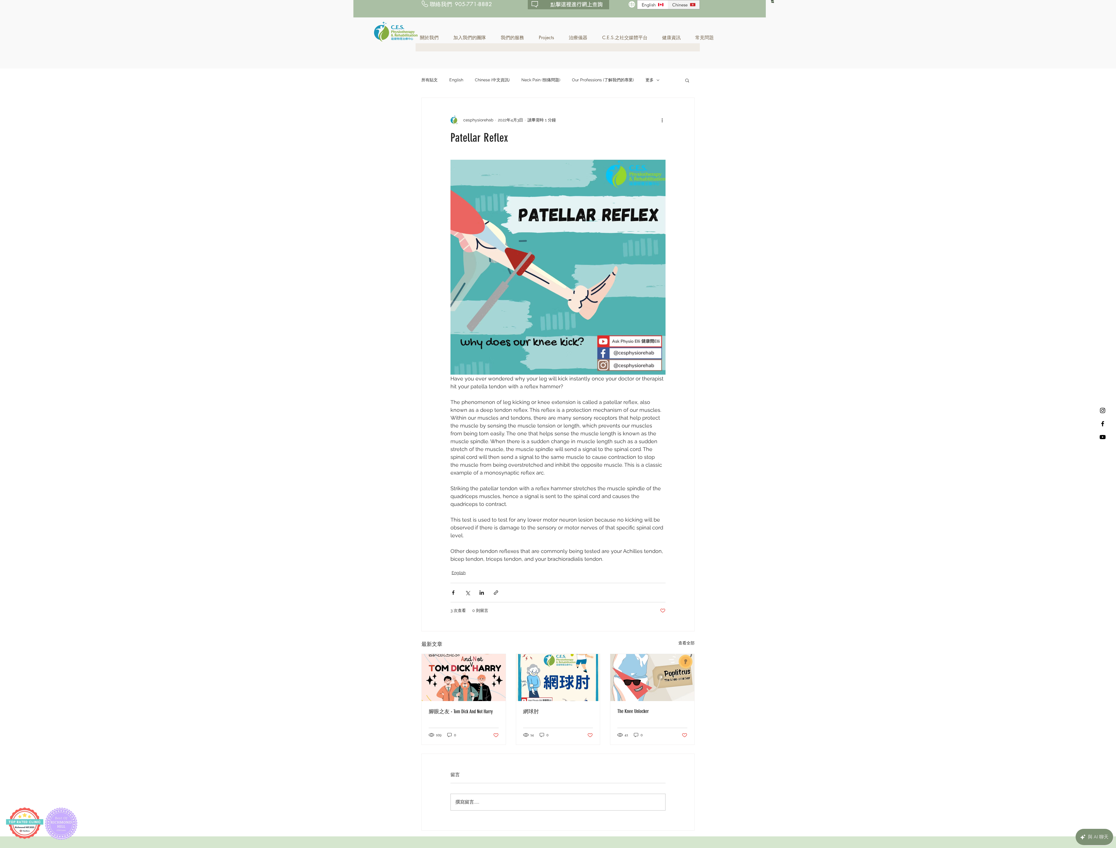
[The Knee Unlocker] (652, 677)
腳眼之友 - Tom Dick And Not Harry (461, 711)
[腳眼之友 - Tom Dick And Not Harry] (464, 677)
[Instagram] (1102, 410)
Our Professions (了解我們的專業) (603, 80)
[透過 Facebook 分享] (453, 592)
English (456, 80)
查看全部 (686, 643)
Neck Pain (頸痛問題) (540, 80)
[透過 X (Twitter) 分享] (467, 592)
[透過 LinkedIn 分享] (481, 592)
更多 (649, 80)
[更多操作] (662, 119)
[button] (432, 37)
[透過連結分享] (496, 592)
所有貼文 (429, 80)
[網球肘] (558, 677)
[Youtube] (1102, 437)
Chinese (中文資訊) (492, 80)
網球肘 (531, 711)
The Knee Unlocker (633, 711)
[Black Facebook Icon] (1102, 423)
